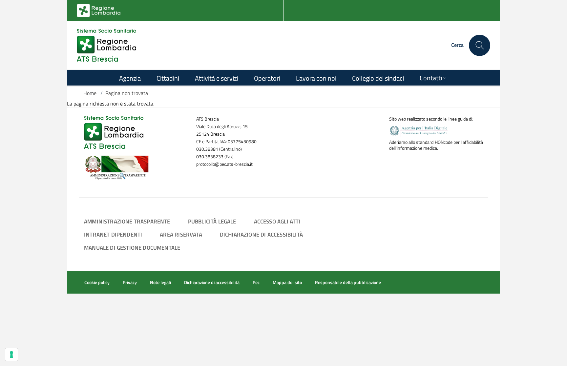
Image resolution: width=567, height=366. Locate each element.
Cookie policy (97, 282)
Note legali (160, 282)
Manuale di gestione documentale (132, 247)
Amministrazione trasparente (127, 221)
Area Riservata (181, 234)
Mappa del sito (287, 282)
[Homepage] (106, 45)
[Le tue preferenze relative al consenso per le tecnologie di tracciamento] (11, 354)
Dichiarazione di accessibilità (261, 234)
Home (89, 93)
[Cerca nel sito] (479, 45)
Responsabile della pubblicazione (348, 282)
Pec (256, 282)
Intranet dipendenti (113, 234)
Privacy (130, 282)
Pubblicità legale (212, 221)
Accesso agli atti (277, 221)
